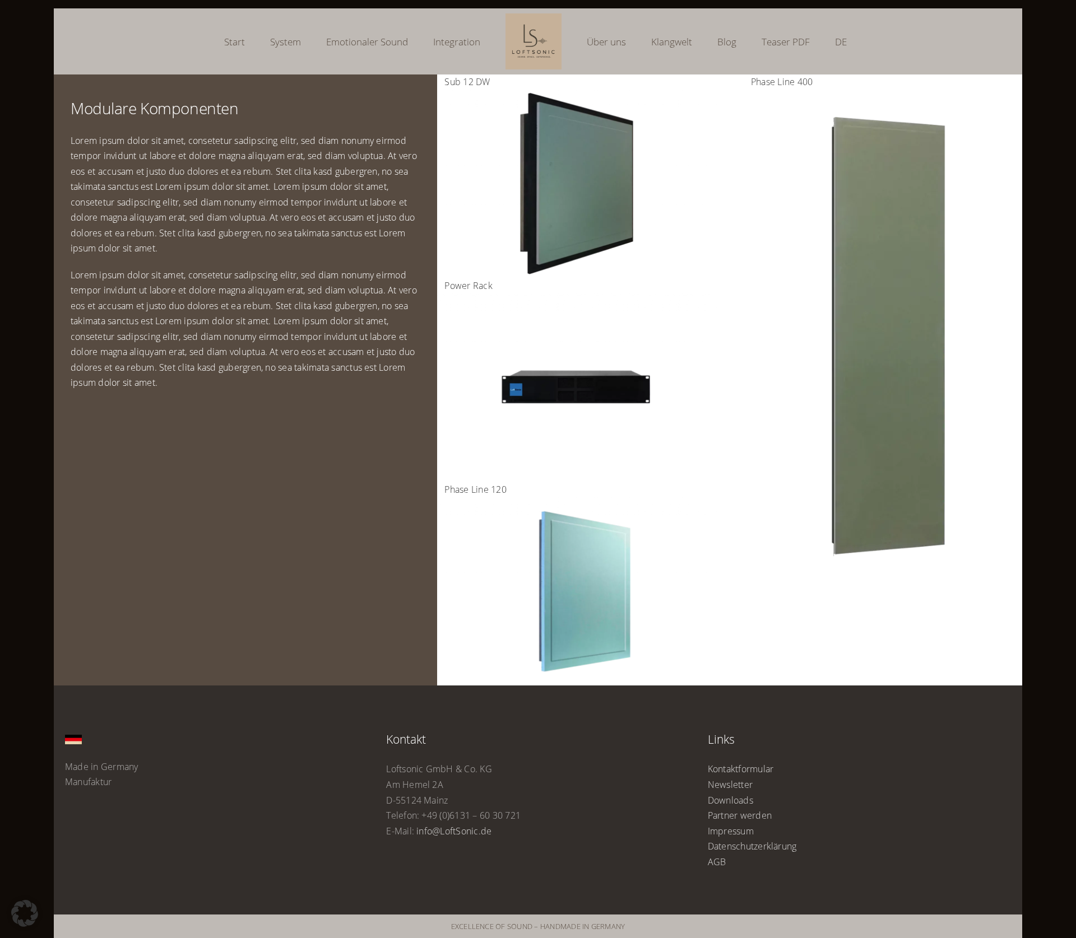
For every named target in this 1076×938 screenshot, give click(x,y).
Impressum (731, 831)
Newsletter (730, 784)
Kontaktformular (741, 769)
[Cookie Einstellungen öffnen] (24, 923)
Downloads (730, 800)
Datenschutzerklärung (752, 846)
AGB (717, 862)
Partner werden (740, 815)
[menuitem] (790, 41)
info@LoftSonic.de (453, 831)
